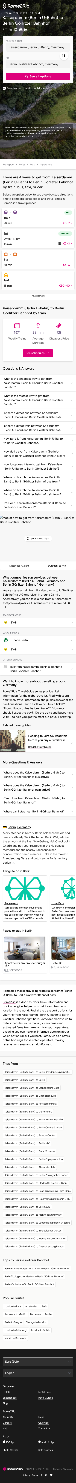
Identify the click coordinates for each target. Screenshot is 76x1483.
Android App (48, 1442)
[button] (38, 76)
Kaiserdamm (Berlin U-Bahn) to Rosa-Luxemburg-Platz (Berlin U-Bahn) (38, 1190)
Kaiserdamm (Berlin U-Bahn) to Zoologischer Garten (33, 1230)
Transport (8, 164)
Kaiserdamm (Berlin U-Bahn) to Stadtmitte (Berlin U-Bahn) (36, 1183)
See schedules (35, 353)
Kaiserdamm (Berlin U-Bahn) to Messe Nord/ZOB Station (35, 1238)
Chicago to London (36, 1322)
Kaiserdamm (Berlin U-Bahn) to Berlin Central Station (33, 1127)
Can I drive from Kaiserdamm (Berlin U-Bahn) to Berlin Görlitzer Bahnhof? (34, 800)
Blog (5, 1403)
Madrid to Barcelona (15, 1338)
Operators (46, 164)
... (13, 863)
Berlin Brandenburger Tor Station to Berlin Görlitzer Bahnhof (36, 1268)
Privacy (26, 1475)
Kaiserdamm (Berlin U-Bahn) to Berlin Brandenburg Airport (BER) (38, 1072)
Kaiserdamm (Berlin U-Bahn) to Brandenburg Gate (31, 1087)
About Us (8, 1417)
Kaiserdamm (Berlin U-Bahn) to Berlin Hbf (26, 1143)
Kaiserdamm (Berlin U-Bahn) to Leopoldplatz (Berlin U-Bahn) (37, 1222)
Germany (24, 827)
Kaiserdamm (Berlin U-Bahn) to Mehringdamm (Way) (33, 1214)
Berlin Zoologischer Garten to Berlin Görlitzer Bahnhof (33, 1276)
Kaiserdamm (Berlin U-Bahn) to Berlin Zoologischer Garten (36, 1175)
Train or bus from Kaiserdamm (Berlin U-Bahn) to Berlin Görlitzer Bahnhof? (35, 505)
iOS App (10, 1442)
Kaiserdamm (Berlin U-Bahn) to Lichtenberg (28, 1111)
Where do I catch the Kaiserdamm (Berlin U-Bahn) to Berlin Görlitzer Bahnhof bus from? (32, 479)
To (7, 58)
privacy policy (41, 133)
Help (5, 1428)
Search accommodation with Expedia (27, 88)
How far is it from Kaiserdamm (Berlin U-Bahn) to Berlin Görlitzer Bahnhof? (33, 441)
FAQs (22, 164)
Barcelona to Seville (41, 1314)
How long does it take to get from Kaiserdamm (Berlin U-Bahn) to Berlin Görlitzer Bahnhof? (34, 466)
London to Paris (12, 1306)
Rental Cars (44, 1392)
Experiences (10, 1397)
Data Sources (45, 1450)
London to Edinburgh (15, 1330)
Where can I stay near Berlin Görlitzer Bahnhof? (34, 811)
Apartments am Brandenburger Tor (24, 964)
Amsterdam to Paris (36, 1306)
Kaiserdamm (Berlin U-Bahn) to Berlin (24, 1079)
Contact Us (44, 1428)
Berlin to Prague (13, 1322)
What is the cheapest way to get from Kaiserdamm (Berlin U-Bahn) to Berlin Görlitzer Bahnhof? (33, 383)
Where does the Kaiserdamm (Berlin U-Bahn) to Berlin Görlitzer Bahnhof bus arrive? (34, 775)
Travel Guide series (30, 691)
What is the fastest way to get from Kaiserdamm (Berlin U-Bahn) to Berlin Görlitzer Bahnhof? (33, 400)
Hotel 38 (56, 963)
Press (41, 1417)
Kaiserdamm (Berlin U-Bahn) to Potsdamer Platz (30, 1103)
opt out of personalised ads (18, 136)
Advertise (43, 1422)
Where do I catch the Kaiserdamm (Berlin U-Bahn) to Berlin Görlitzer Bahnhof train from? (32, 492)
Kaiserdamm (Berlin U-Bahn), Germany (36, 47)
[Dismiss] (69, 127)
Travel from (14, 41)
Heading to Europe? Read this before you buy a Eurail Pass (47, 738)
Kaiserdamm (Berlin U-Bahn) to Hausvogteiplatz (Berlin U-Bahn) (38, 1198)
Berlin (12, 827)
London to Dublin (40, 1330)
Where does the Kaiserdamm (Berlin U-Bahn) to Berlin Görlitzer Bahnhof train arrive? (34, 787)
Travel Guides (45, 1397)
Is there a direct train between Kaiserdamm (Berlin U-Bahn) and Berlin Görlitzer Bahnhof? (32, 428)
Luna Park (57, 903)
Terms (35, 1475)
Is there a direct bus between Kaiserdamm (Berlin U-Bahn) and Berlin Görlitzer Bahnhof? (32, 415)
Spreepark (11, 903)
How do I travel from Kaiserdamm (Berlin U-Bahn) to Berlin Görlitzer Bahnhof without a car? (34, 454)
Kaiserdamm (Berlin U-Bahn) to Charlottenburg (30, 1095)
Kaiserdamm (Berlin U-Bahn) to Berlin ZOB (27, 1206)
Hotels (6, 1392)
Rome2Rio (9, 1002)
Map (32, 164)
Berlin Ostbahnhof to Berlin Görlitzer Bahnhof (29, 1284)
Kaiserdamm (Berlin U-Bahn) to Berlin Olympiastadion (33, 1159)
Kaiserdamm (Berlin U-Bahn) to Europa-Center (29, 1135)
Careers (7, 1422)
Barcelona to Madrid (15, 1314)
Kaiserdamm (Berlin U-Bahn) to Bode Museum (29, 1151)
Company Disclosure (63, 1469)
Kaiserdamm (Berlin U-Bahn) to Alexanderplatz (29, 1167)
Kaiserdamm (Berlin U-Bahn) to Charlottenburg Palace (33, 1246)
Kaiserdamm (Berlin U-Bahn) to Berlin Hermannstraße (33, 1119)
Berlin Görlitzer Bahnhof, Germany (33, 64)
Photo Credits (10, 1450)
